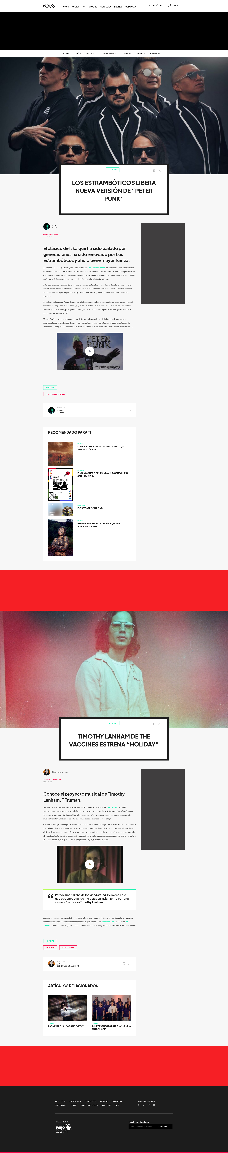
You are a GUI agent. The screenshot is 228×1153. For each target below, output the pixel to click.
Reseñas (78, 53)
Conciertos (90, 53)
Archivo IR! (60, 1101)
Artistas (104, 1101)
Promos (118, 7)
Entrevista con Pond (90, 508)
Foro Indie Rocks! (89, 1105)
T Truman (46, 780)
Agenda (75, 7)
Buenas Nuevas (155, 53)
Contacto (117, 1101)
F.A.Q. (117, 1105)
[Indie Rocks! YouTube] (161, 6)
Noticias (66, 53)
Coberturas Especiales (109, 53)
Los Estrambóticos (50, 234)
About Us (106, 1105)
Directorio (60, 1105)
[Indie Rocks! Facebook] (150, 6)
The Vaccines (57, 780)
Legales (73, 1105)
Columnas (130, 7)
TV (83, 7)
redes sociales (108, 921)
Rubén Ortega (54, 226)
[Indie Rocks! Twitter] (154, 6)
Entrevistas (128, 53)
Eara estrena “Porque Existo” (66, 1026)
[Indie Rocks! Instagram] (157, 6)
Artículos (141, 53)
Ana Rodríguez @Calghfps (60, 771)
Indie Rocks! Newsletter (139, 1122)
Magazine (92, 7)
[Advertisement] (114, 31)
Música (65, 7)
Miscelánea (105, 7)
